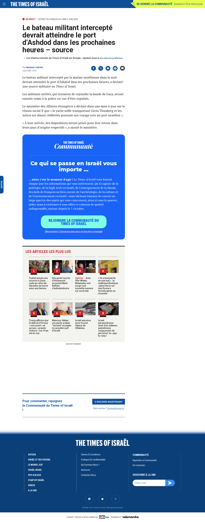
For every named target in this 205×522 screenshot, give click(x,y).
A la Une (32, 490)
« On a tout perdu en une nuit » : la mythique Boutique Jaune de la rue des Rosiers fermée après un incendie (108, 286)
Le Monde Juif (35, 465)
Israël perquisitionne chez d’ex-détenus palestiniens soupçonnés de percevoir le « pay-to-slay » (108, 328)
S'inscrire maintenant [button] (109, 401)
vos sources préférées (111, 58)
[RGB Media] (104, 517)
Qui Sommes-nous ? (90, 465)
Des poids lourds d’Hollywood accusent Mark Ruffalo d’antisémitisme (61, 283)
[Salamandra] (131, 517)
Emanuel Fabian (34, 67)
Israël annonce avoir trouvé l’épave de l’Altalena (83, 324)
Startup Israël (36, 480)
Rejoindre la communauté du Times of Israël (74, 222)
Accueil (32, 454)
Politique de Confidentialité (93, 459)
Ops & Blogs (34, 475)
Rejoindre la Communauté (154, 4)
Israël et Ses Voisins (39, 459)
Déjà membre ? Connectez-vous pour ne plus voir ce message (74, 231)
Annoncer (85, 470)
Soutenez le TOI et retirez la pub (188, 4)
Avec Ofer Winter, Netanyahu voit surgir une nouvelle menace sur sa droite (84, 284)
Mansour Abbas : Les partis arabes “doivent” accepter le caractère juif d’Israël (61, 325)
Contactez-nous (88, 475)
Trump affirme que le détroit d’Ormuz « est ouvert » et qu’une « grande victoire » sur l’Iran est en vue (38, 326)
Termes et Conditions (90, 454)
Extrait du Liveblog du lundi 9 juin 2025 (58, 19)
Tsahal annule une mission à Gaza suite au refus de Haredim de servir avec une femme (38, 283)
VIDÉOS (31, 485)
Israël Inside (35, 470)
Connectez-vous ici (115, 408)
